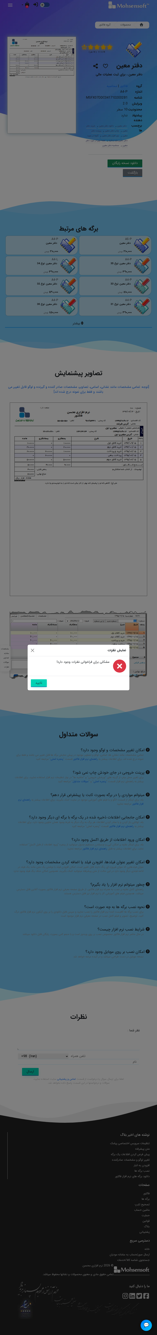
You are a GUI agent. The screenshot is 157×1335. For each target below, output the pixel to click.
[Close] (32, 650)
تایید (38, 682)
